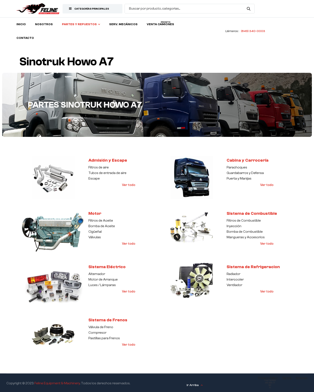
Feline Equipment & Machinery (57, 383)
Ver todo (128, 185)
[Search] (249, 8)
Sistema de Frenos (107, 319)
